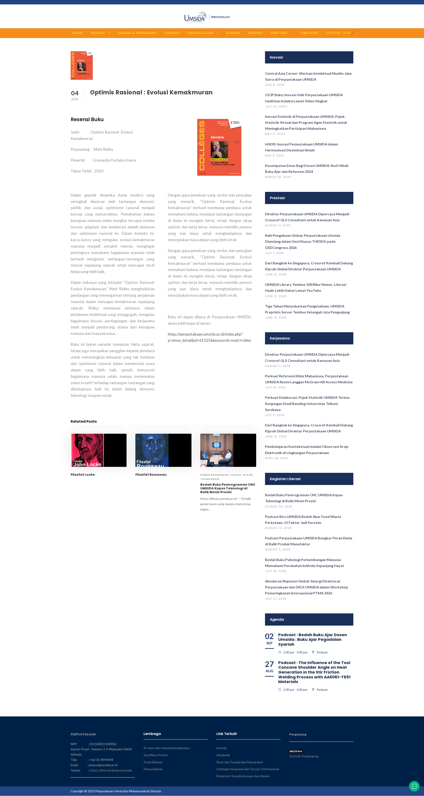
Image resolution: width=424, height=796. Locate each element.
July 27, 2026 (275, 599)
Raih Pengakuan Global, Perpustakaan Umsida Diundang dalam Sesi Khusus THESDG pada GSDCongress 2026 (302, 241)
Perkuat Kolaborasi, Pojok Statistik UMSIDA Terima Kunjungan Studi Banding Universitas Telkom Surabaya (307, 403)
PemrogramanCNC (214, 475)
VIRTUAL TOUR (339, 33)
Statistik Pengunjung (303, 756)
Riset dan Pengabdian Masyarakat (239, 762)
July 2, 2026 (275, 415)
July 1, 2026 (274, 253)
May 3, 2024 (274, 155)
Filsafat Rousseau (151, 474)
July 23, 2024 (276, 106)
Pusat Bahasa (153, 762)
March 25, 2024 (278, 177)
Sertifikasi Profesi (156, 755)
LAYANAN (172, 33)
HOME (77, 33)
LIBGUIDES (309, 33)
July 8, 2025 (275, 85)
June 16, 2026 (276, 274)
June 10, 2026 (276, 317)
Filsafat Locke (83, 474)
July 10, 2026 (275, 387)
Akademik (223, 755)
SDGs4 (236, 475)
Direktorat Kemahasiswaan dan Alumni (243, 776)
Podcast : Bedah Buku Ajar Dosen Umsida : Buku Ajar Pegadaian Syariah (312, 639)
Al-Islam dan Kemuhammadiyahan (167, 748)
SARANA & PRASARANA (137, 33)
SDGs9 (247, 475)
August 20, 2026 (278, 506)
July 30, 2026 (276, 571)
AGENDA (233, 33)
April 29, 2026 (276, 458)
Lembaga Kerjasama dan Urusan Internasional (247, 769)
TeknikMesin (209, 479)
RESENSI (255, 33)
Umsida (221, 748)
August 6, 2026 (277, 549)
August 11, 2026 (278, 225)
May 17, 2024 (275, 134)
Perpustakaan (153, 769)
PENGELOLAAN (200, 33)
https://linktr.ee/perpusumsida (111, 770)
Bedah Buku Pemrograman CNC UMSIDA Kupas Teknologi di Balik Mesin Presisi (227, 488)
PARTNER (279, 33)
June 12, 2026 (276, 296)
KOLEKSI (98, 33)
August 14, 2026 (278, 528)
